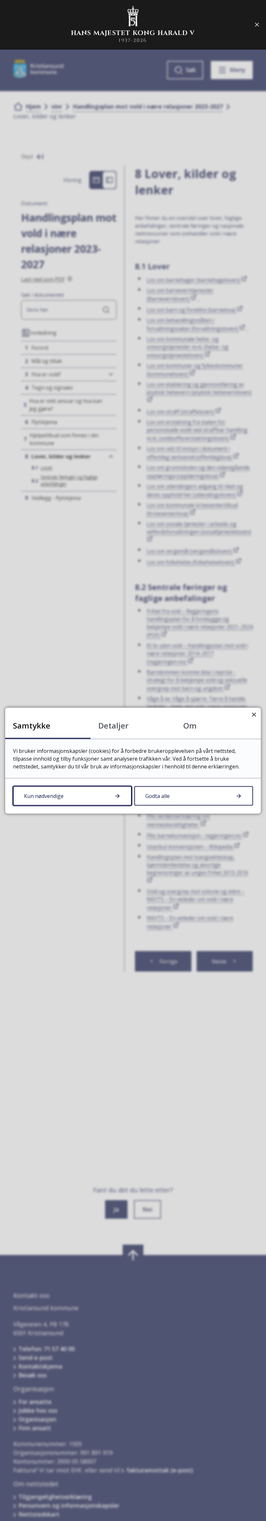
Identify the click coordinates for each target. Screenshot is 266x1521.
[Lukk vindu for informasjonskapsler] (254, 714)
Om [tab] (190, 725)
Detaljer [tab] (113, 725)
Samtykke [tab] (31, 725)
